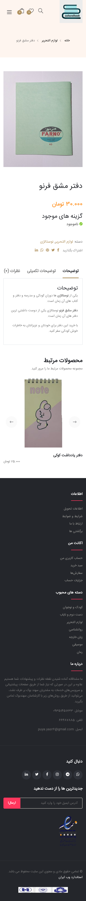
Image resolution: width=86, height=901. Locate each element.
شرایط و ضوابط (72, 516)
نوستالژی (46, 242)
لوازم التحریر (50, 40)
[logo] (71, 11)
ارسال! (12, 803)
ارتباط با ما (76, 524)
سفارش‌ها (76, 573)
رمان (80, 652)
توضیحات (71, 271)
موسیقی (77, 644)
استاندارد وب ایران (70, 877)
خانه (67, 40)
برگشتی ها (76, 531)
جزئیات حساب (73, 580)
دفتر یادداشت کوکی (68, 455)
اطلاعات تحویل (73, 509)
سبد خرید (76, 565)
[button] (74, 422)
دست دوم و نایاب (71, 615)
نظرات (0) (12, 271)
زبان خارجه (76, 637)
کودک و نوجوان (73, 607)
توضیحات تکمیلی (41, 271)
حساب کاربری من (71, 558)
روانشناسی (76, 629)
